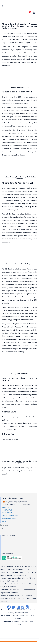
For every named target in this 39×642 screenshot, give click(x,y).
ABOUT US (5, 507)
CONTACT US (7, 510)
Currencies (4, 525)
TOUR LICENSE (7, 513)
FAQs (4, 522)
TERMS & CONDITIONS (10, 516)
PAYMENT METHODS (9, 519)
